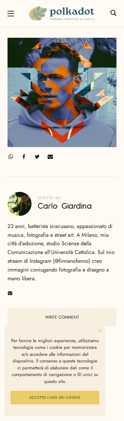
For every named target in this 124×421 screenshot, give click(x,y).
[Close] (100, 330)
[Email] (50, 156)
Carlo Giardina (65, 206)
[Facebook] (23, 156)
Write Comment (62, 317)
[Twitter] (37, 156)
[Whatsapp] (10, 156)
